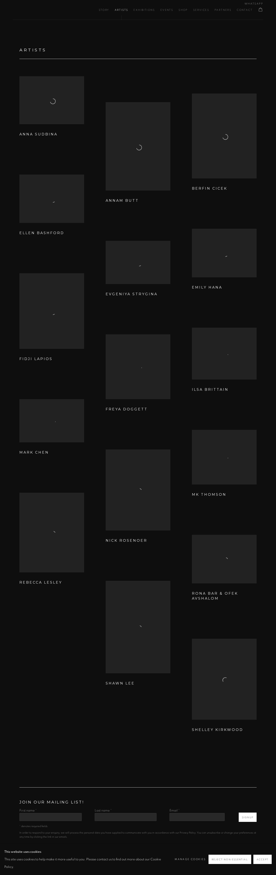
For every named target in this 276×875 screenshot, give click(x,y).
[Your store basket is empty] (260, 10)
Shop (183, 10)
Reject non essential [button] (230, 859)
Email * (174, 810)
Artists (121, 10)
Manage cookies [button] (190, 859)
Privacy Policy (188, 833)
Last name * (103, 810)
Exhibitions (144, 10)
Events (166, 10)
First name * (28, 810)
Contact (244, 10)
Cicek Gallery (39, 10)
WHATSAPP (254, 3)
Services (201, 10)
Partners (223, 10)
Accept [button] (262, 859)
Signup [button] (247, 817)
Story (104, 10)
